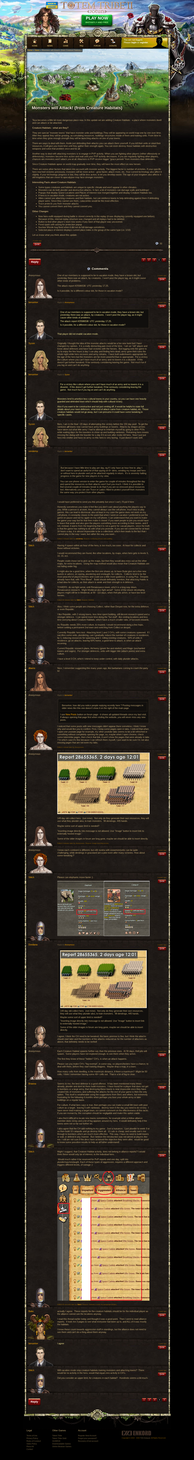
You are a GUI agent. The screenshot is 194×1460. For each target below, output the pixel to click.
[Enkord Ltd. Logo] (136, 1433)
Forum (97, 46)
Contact (30, 1449)
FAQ (81, 46)
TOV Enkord (145, 1438)
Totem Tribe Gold (59, 1438)
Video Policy (32, 1444)
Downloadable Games (61, 1444)
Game (65, 46)
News (50, 46)
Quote (37, 244)
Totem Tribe (57, 1436)
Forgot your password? (87, 1438)
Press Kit (30, 1446)
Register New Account (87, 1436)
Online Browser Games (61, 1446)
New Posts (71, 714)
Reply (34, 261)
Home (34, 46)
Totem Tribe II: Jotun (97, 7)
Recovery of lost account (88, 1441)
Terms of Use (32, 1436)
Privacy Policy (32, 1438)
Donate (113, 46)
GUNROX (56, 1441)
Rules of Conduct (34, 1441)
